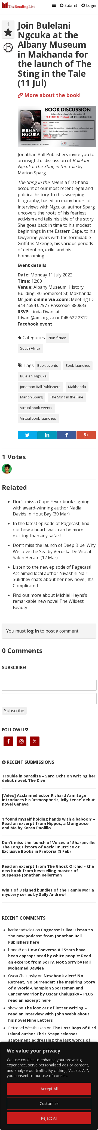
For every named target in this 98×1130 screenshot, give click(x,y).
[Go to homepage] (18, 5)
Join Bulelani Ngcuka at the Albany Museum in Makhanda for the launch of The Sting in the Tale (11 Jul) (54, 54)
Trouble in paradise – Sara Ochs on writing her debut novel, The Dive (49, 778)
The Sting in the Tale (66, 397)
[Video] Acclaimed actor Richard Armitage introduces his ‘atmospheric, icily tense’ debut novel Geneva (48, 799)
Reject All (49, 1118)
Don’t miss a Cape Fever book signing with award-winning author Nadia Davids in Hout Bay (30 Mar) (51, 508)
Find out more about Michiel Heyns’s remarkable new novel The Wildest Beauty (50, 601)
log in (33, 631)
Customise (49, 1103)
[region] (49, 1086)
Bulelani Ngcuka (33, 376)
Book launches (78, 365)
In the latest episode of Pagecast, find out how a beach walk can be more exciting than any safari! (51, 529)
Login (90, 5)
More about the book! (52, 95)
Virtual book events (36, 407)
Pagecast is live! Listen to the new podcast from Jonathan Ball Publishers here (50, 936)
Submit (70, 5)
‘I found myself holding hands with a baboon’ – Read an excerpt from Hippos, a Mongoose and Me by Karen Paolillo (48, 823)
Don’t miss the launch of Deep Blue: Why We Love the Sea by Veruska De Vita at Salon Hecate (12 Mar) (54, 551)
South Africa (30, 348)
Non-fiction (57, 337)
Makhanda (77, 386)
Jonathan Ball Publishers (40, 386)
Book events (47, 365)
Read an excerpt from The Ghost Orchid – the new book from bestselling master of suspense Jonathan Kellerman (48, 870)
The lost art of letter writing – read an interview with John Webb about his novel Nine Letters (49, 1014)
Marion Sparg (31, 397)
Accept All (49, 1088)
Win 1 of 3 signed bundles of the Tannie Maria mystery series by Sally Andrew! (48, 892)
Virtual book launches (38, 418)
